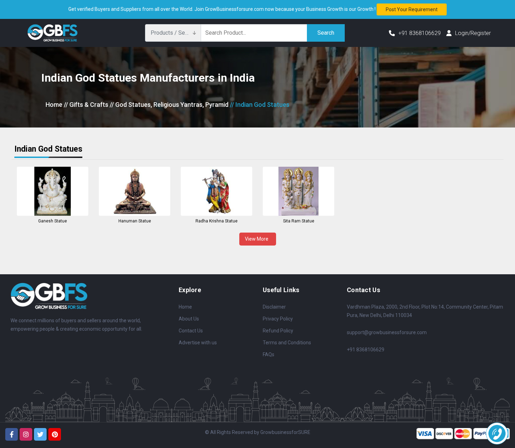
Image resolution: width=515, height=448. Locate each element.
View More (257, 239)
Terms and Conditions (287, 342)
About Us (189, 319)
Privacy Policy (278, 319)
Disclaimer (274, 307)
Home (54, 104)
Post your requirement (412, 9)
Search (325, 32)
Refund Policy (278, 330)
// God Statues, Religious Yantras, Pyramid (169, 104)
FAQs (268, 354)
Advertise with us (198, 342)
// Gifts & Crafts (86, 104)
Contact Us (191, 330)
